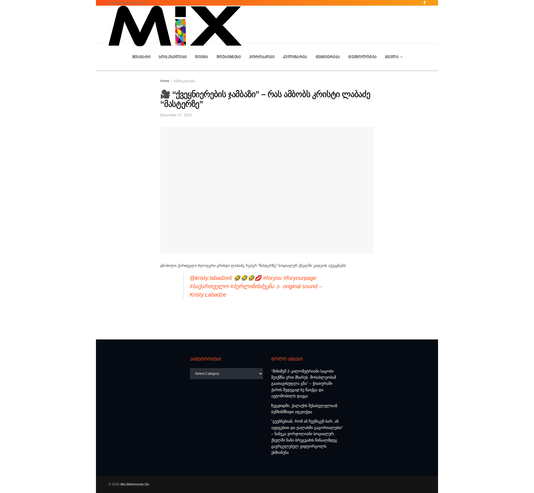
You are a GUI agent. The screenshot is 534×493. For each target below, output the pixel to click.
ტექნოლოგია (362, 57)
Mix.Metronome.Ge (134, 484)
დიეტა (201, 57)
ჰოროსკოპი (262, 57)
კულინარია (295, 57)
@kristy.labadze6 (211, 278)
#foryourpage (299, 278)
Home (164, 81)
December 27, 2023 (176, 115)
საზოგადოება (184, 81)
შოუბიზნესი (229, 57)
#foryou (272, 278)
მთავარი (141, 57)
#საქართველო (209, 286)
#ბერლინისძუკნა (252, 286)
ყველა (392, 57)
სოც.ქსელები (173, 57)
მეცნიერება (328, 57)
